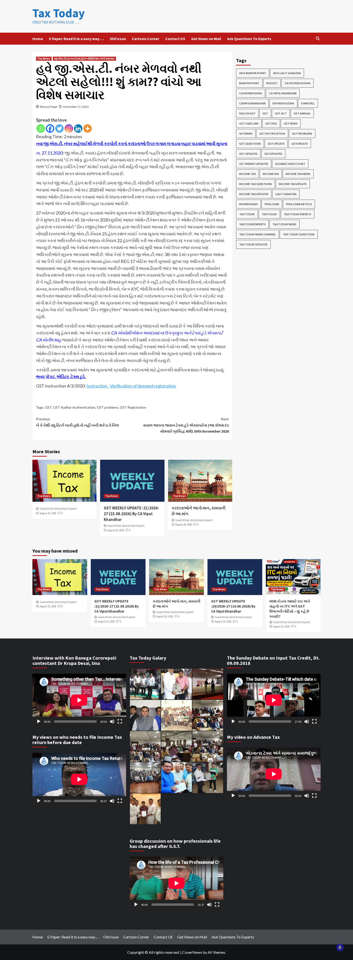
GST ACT (281, 113)
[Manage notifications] (340, 947)
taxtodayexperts (252, 224)
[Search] (318, 38)
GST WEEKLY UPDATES (253, 163)
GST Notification (272, 133)
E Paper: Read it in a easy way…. (76, 38)
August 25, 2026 (48, 513)
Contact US (175, 38)
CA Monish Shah (250, 93)
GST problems (107, 407)
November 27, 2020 (76, 106)
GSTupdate (300, 143)
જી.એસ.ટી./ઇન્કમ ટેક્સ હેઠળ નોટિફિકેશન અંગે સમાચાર (84, 58)
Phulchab (272, 204)
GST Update (276, 143)
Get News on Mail (206, 38)
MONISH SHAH (248, 204)
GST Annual (302, 113)
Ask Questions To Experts (249, 38)
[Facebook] (50, 128)
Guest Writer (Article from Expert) (58, 508)
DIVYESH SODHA (283, 103)
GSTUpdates (273, 153)
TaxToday (269, 214)
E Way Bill (308, 103)
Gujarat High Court (290, 163)
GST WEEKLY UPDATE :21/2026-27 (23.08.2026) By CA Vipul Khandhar (131, 513)
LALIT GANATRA (286, 194)
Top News (43, 58)
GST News (291, 123)
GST (48, 407)
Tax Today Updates (253, 244)
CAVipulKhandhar (252, 103)
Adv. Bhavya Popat (252, 73)
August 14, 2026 (281, 626)
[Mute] (112, 721)
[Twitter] (59, 128)
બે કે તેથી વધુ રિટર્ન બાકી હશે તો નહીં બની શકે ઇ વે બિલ (77, 422)
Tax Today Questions (299, 234)
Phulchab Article (299, 204)
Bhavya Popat (48, 106)
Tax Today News (284, 224)
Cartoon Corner (145, 38)
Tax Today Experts (297, 214)
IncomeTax (271, 173)
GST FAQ (271, 123)
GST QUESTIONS (250, 143)
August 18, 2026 (183, 524)
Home (37, 38)
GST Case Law (248, 123)
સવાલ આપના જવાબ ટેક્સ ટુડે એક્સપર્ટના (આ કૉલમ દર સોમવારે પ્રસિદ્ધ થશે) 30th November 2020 (186, 425)
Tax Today (58, 13)
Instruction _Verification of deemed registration (131, 385)
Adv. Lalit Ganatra (287, 73)
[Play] (38, 721)
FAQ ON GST (247, 113)
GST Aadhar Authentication (74, 407)
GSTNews (245, 133)
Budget (272, 83)
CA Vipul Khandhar (283, 93)
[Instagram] (69, 128)
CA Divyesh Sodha (297, 83)
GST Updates (248, 153)
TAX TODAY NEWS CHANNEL (257, 234)
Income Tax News (298, 173)
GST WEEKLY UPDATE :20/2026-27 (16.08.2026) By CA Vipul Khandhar (233, 606)
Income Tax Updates (253, 194)
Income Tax (247, 173)
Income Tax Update (293, 183)
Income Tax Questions (255, 183)
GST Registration (133, 407)
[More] (87, 128)
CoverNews (192, 952)
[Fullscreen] (119, 721)
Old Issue (118, 38)
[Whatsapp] (41, 128)
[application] (79, 700)
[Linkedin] (78, 128)
